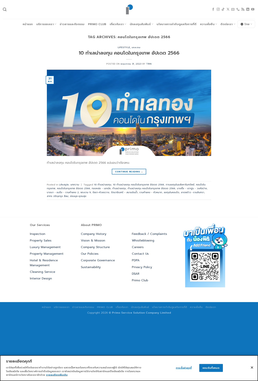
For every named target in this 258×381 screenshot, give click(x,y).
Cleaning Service (42, 272)
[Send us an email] (232, 9)
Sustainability (91, 267)
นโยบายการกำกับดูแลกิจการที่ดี (176, 24)
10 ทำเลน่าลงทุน (102, 184)
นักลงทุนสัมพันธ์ (140, 24)
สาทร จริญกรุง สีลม (57, 196)
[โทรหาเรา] (237, 9)
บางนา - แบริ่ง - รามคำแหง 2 (63, 192)
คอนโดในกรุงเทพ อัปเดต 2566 (73, 188)
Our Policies (89, 253)
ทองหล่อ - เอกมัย (101, 188)
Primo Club (97, 24)
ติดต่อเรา (226, 24)
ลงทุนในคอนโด (171, 192)
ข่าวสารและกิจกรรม (72, 24)
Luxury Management (45, 247)
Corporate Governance (98, 260)
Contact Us (140, 253)
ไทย (247, 24)
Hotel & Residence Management (44, 263)
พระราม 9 (85, 192)
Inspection (37, 234)
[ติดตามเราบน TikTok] (223, 9)
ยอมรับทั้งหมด (210, 367)
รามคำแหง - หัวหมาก (150, 192)
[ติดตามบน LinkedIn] (247, 9)
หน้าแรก (28, 24)
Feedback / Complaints (149, 234)
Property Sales (40, 240)
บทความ (136, 47)
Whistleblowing (143, 240)
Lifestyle (124, 47)
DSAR (135, 273)
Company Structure (95, 247)
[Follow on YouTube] (252, 9)
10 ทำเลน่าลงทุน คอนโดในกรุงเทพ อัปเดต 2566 (129, 53)
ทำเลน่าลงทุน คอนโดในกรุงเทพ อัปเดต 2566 (151, 188)
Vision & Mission (93, 240)
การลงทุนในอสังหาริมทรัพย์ (180, 184)
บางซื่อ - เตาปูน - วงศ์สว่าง (192, 188)
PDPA (136, 260)
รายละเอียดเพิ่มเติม (57, 374)
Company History (93, 234)
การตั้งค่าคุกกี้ (184, 367)
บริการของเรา (45, 24)
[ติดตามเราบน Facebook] (213, 9)
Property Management (46, 253)
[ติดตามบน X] (227, 9)
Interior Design (41, 278)
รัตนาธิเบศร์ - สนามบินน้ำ (124, 192)
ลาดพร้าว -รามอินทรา (192, 192)
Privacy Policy (142, 267)
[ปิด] (252, 367)
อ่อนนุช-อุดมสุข (78, 196)
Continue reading (129, 171)
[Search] (4, 9)
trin (148, 64)
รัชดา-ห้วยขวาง (101, 192)
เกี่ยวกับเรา (117, 24)
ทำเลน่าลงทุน (119, 188)
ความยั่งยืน (207, 24)
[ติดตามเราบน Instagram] (218, 9)
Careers (138, 247)
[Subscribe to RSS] (242, 9)
